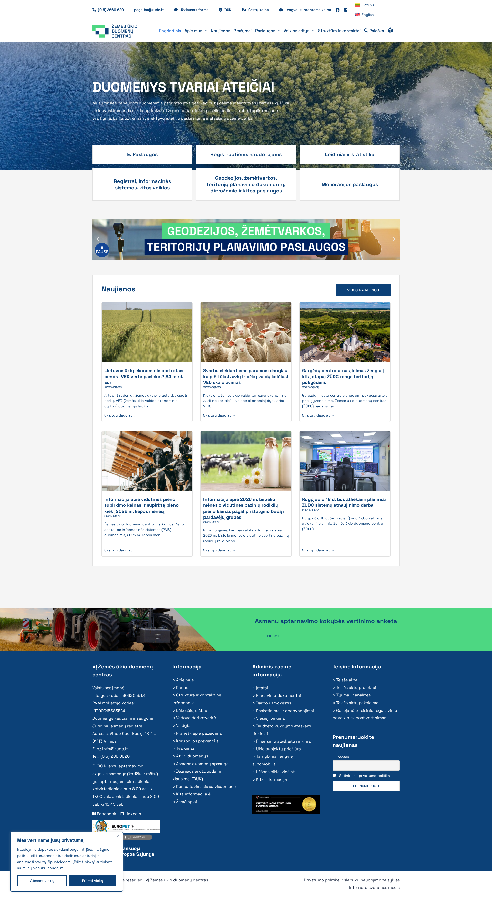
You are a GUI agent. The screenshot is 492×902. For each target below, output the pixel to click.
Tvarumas (185, 748)
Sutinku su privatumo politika (364, 775)
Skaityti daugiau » (120, 415)
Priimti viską (92, 880)
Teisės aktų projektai (356, 687)
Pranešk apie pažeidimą (199, 733)
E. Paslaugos (142, 154)
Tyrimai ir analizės (353, 695)
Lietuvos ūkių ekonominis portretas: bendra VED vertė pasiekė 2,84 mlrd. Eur (143, 377)
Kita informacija (271, 779)
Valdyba (184, 725)
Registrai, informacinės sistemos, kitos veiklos (142, 184)
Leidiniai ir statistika (350, 154)
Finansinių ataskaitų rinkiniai (284, 741)
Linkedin (132, 813)
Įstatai (262, 688)
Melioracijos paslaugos (350, 184)
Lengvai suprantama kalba (308, 9)
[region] (66, 862)
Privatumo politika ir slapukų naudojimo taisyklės (352, 880)
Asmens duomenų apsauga (202, 763)
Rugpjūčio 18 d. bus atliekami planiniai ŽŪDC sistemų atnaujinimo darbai (344, 502)
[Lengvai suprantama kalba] (390, 30)
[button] (204, 31)
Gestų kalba (261, 9)
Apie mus (185, 680)
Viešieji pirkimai (271, 718)
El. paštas (341, 757)
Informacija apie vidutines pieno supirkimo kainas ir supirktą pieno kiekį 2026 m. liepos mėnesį (141, 505)
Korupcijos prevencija (197, 741)
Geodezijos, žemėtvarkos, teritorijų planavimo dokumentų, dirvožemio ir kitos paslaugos (246, 184)
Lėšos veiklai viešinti (276, 771)
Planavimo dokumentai (278, 695)
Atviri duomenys (192, 756)
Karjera (183, 687)
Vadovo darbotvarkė (196, 718)
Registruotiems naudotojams (246, 154)
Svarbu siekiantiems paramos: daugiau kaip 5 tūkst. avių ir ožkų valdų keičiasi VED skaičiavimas (245, 377)
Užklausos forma (197, 9)
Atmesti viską (42, 880)
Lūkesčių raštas (191, 710)
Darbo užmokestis (273, 703)
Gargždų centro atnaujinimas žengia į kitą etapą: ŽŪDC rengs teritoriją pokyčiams (343, 377)
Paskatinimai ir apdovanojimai (285, 710)
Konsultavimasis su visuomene (206, 786)
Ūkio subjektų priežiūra (278, 749)
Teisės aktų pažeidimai (358, 702)
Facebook (106, 813)
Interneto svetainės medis (374, 887)
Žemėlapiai (186, 801)
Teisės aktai (347, 680)
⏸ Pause (102, 250)
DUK (230, 9)
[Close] (118, 836)
